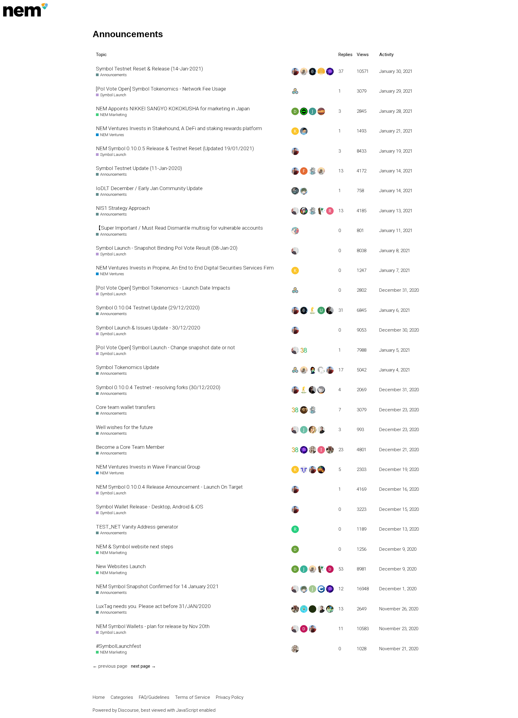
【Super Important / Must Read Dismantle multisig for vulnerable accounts (179, 228)
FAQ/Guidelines (154, 697)
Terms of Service (192, 697)
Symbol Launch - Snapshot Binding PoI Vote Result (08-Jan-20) (166, 248)
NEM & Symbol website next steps (134, 547)
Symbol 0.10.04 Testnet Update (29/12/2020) (148, 308)
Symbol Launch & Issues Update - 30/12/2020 (148, 328)
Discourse (128, 710)
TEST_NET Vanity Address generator (137, 527)
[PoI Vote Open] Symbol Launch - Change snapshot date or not (165, 347)
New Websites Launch (121, 566)
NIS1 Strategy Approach (123, 208)
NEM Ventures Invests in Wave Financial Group (148, 467)
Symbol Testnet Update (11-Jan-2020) (139, 168)
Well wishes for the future (124, 427)
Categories (122, 697)
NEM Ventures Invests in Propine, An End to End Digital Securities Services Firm (185, 268)
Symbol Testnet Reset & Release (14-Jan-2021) (149, 69)
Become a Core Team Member (130, 447)
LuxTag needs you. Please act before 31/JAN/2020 (153, 606)
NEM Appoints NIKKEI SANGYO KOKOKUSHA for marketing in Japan (173, 109)
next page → (143, 666)
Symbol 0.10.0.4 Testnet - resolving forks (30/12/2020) (158, 387)
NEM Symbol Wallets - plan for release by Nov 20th (153, 626)
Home (99, 697)
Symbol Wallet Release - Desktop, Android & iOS (149, 507)
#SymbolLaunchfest (118, 646)
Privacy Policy (229, 697)
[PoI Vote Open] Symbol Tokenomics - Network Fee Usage (161, 89)
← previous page (110, 666)
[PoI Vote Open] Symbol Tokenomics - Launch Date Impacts (163, 288)
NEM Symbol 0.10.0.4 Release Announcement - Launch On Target (169, 487)
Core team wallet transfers (125, 407)
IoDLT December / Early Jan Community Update (149, 188)
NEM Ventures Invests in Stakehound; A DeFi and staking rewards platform (179, 128)
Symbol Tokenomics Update (127, 367)
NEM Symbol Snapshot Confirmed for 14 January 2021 (157, 586)
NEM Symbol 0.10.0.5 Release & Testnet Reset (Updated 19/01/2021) (175, 148)
